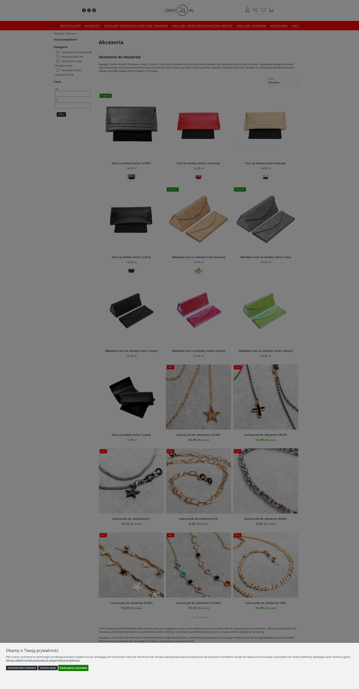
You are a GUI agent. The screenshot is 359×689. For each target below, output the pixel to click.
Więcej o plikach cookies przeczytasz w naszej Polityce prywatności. (43, 660)
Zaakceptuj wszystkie (73, 667)
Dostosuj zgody (48, 668)
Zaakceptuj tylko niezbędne (22, 668)
